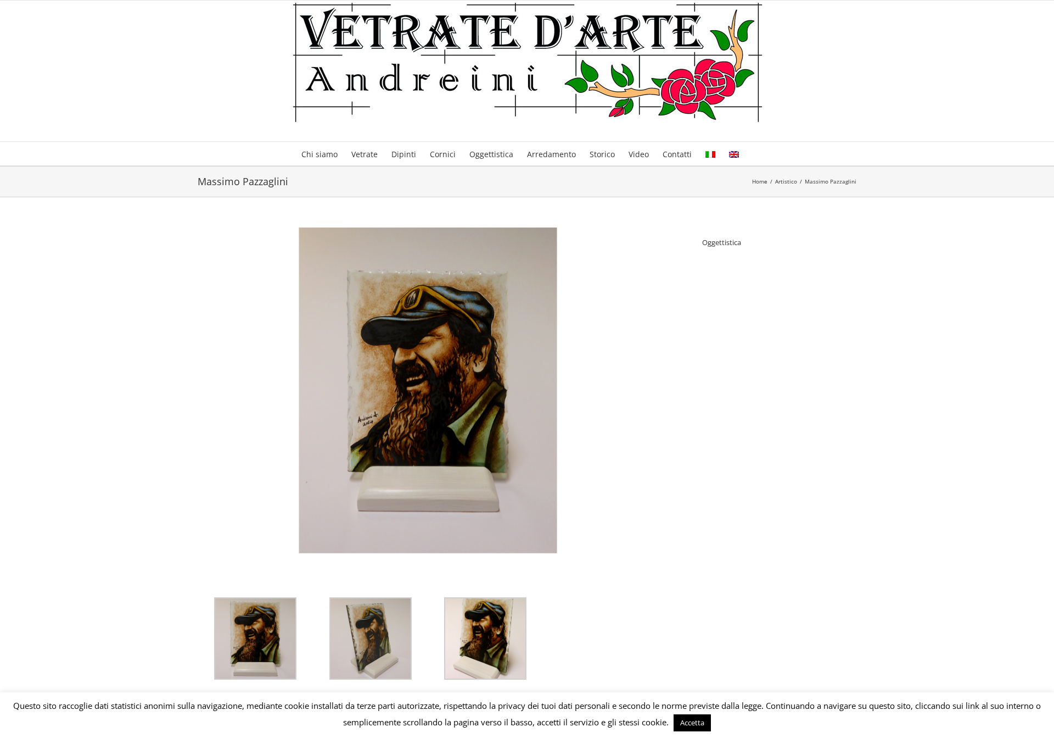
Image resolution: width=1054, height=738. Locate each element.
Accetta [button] (692, 723)
